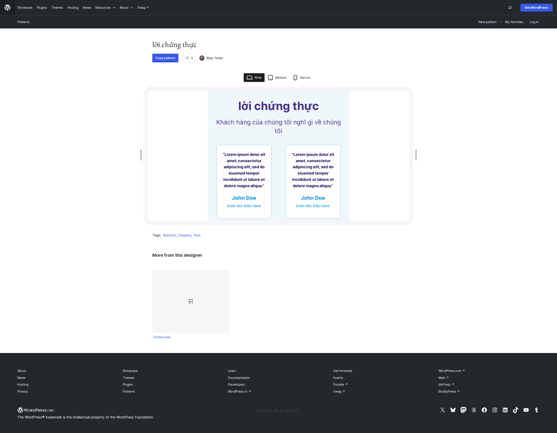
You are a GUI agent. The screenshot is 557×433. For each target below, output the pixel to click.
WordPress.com (452, 371)
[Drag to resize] (142, 155)
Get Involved (342, 371)
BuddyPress (449, 391)
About (21, 371)
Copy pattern (165, 58)
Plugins (128, 384)
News (21, 378)
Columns (184, 235)
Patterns (23, 22)
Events (338, 378)
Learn (232, 371)
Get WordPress (537, 7)
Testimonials (162, 337)
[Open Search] (510, 7)
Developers (236, 384)
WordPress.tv (239, 391)
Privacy (22, 391)
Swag (339, 391)
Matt (444, 378)
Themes (128, 378)
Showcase (130, 371)
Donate (340, 384)
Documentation (239, 378)
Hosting (23, 384)
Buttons (169, 235)
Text (197, 235)
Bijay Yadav (215, 58)
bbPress (446, 384)
